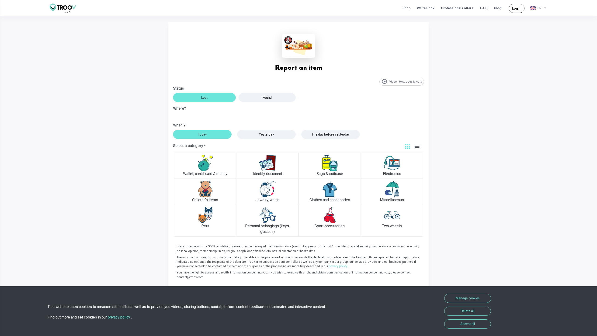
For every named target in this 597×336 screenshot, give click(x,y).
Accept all (467, 324)
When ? (179, 125)
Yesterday (266, 134)
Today (202, 134)
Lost (204, 97)
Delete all (467, 311)
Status (178, 88)
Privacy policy (119, 317)
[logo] (64, 8)
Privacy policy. (338, 266)
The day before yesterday (331, 134)
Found (267, 97)
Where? (179, 108)
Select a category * (189, 146)
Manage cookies (468, 298)
